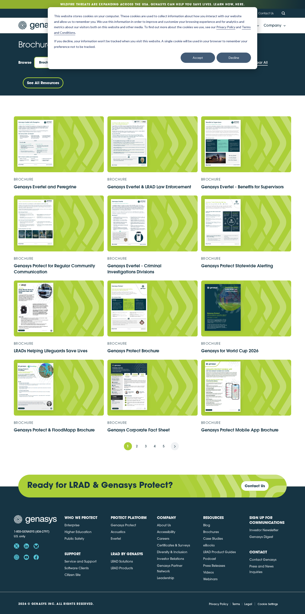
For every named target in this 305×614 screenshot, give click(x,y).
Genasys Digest (261, 537)
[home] (39, 25)
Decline (234, 57)
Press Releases (214, 566)
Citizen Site (73, 575)
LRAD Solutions (122, 561)
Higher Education (78, 532)
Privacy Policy (218, 604)
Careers (163, 539)
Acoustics (118, 532)
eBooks (209, 545)
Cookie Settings (268, 604)
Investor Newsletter (263, 530)
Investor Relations (170, 559)
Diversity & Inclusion (172, 552)
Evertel (116, 539)
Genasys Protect (123, 525)
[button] (273, 25)
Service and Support (80, 561)
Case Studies (213, 539)
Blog (206, 525)
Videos (208, 572)
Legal (248, 604)
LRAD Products (122, 568)
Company (272, 25)
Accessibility (166, 532)
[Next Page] (175, 446)
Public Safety (74, 539)
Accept (198, 57)
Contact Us (266, 13)
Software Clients (77, 568)
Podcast (209, 559)
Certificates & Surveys (173, 545)
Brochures (211, 532)
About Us (164, 525)
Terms (236, 604)
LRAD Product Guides (219, 552)
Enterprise (72, 525)
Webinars (210, 579)
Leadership (165, 578)
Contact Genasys (262, 560)
